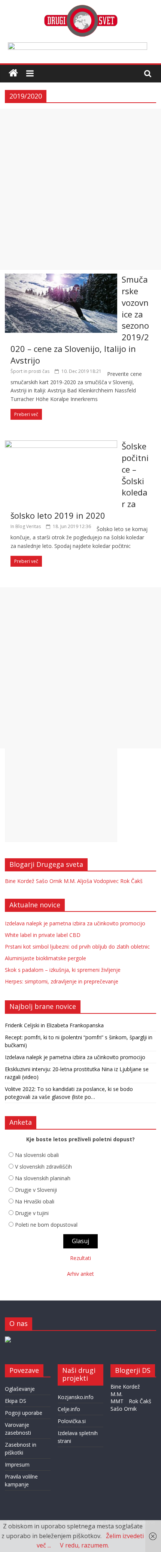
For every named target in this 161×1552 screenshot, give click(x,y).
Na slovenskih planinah (42, 1178)
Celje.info (69, 1409)
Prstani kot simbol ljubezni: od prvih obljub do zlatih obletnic (77, 946)
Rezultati (80, 1258)
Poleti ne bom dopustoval (46, 1224)
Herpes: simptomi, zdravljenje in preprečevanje (61, 981)
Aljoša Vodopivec (98, 881)
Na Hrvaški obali (34, 1201)
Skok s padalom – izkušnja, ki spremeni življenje (63, 969)
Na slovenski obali (37, 1154)
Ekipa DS (15, 1400)
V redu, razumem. (84, 1545)
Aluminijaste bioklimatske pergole (45, 958)
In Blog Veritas (25, 526)
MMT (117, 1401)
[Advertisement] (80, 189)
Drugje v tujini (32, 1213)
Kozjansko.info (76, 1397)
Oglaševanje (20, 1388)
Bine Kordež (19, 881)
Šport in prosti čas (29, 371)
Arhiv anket (80, 1273)
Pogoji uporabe (23, 1412)
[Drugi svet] (80, 8)
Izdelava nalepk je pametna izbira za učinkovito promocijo (75, 923)
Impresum (17, 1464)
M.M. (70, 881)
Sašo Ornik (49, 881)
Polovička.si (72, 1421)
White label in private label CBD (42, 934)
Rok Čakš (131, 881)
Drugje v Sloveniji (36, 1189)
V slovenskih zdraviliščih (43, 1166)
